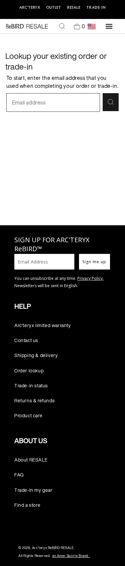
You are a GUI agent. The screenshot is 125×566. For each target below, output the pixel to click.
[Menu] (109, 26)
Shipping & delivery (36, 355)
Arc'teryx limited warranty (42, 325)
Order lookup (29, 370)
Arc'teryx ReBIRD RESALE (53, 547)
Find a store (27, 504)
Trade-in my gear (33, 489)
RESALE (74, 7)
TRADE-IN (96, 7)
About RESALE (30, 459)
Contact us (26, 340)
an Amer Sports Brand (71, 555)
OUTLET (53, 7)
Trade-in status (31, 385)
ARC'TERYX (29, 7)
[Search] (62, 26)
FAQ (19, 474)
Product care (28, 415)
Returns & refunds (34, 400)
